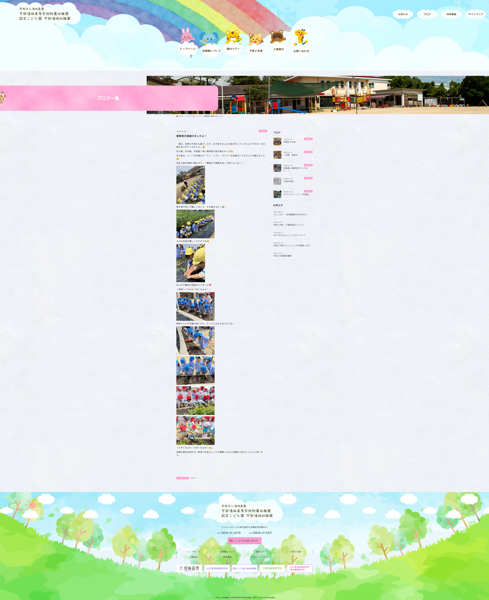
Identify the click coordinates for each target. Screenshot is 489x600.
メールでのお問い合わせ (246, 540)
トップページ (193, 551)
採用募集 (227, 557)
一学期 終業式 (290, 155)
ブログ (263, 131)
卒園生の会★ (289, 142)
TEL (229, 533)
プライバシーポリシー (261, 557)
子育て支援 (295, 551)
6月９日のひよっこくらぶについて (289, 235)
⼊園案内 (193, 557)
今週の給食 (288, 181)
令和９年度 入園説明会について (288, 225)
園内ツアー (261, 551)
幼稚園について (227, 551)
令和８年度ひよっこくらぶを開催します (291, 245)
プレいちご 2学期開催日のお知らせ (290, 214)
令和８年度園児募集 (282, 256)
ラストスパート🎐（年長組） (296, 194)
